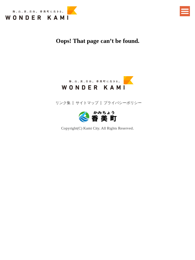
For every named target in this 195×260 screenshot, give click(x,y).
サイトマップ (87, 103)
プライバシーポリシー (123, 103)
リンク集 (63, 103)
